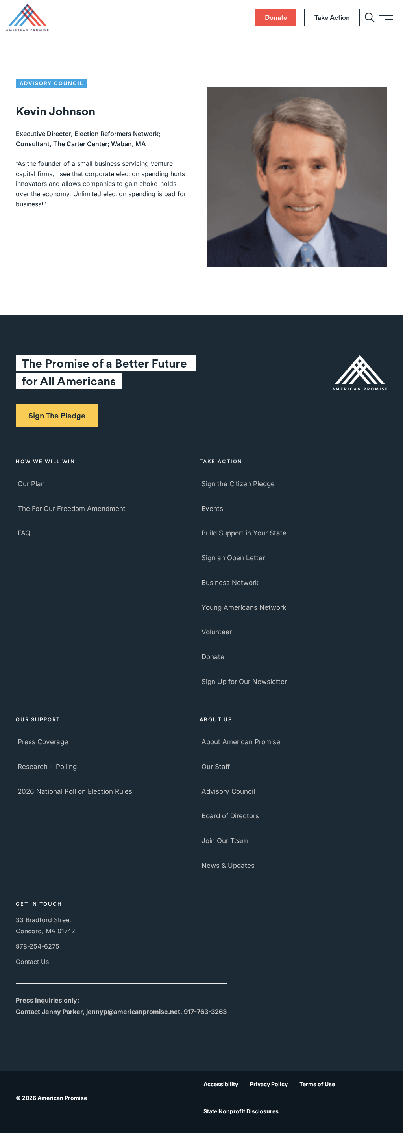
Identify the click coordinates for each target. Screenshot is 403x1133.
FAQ (24, 533)
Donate (213, 657)
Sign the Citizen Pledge (238, 484)
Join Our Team (225, 841)
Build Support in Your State (244, 533)
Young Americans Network (244, 607)
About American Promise (241, 742)
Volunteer (217, 632)
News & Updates (228, 865)
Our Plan (31, 484)
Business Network (230, 583)
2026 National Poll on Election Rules (75, 791)
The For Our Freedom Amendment (72, 509)
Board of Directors (230, 816)
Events (212, 509)
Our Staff (216, 767)
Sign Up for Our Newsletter (244, 681)
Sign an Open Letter (233, 558)
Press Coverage (43, 742)
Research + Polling (47, 767)
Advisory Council (228, 791)
